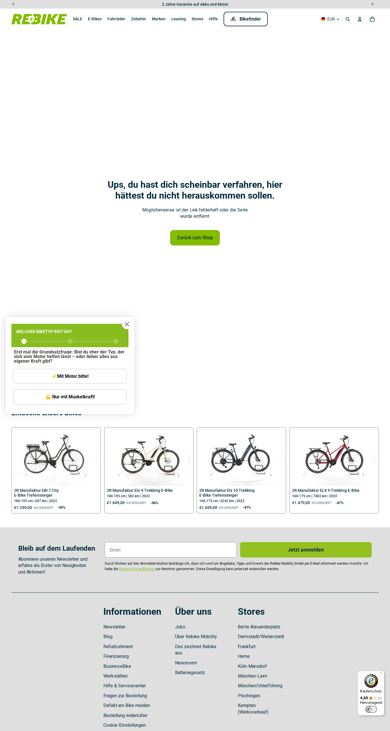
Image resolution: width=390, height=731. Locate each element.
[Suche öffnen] (347, 19)
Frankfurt (247, 646)
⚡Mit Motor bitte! (70, 376)
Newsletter (114, 627)
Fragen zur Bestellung (125, 695)
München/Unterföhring (260, 685)
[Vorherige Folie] (22, 458)
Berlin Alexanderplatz (259, 627)
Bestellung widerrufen (125, 715)
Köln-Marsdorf (252, 666)
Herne (244, 656)
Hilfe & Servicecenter (124, 685)
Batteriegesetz (190, 672)
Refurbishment (118, 646)
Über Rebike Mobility (196, 636)
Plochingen (249, 695)
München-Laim (252, 676)
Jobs (180, 627)
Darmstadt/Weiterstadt (261, 636)
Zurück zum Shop (195, 237)
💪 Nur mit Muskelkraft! (70, 397)
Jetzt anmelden (306, 550)
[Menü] (380, 674)
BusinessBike (117, 666)
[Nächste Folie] (89, 458)
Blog (107, 636)
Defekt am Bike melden (126, 705)
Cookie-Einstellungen (124, 725)
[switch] (371, 709)
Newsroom (186, 663)
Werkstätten (115, 676)
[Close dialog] (127, 324)
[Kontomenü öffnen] (359, 19)
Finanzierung (116, 656)
